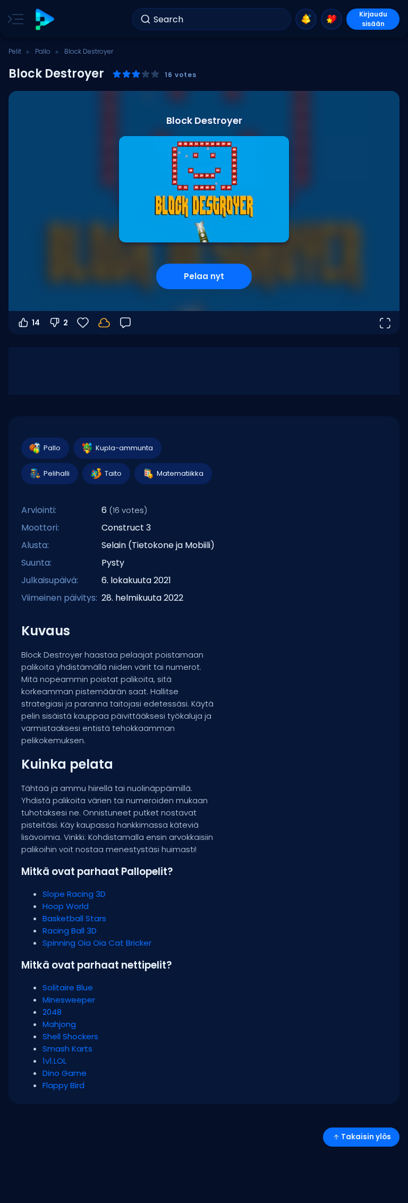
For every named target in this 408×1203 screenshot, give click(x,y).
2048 (52, 1011)
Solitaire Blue (67, 987)
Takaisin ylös (366, 1137)
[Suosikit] (331, 19)
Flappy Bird (63, 1085)
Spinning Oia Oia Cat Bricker (96, 942)
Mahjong (59, 1024)
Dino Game (64, 1073)
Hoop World (65, 906)
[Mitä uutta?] (306, 19)
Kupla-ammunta (124, 448)
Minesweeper (68, 999)
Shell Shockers (70, 1036)
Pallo (42, 51)
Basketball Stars (74, 918)
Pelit (14, 51)
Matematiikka (180, 473)
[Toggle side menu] (13, 19)
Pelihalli (57, 473)
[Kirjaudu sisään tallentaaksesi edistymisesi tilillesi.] (104, 322)
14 (36, 322)
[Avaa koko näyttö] (384, 322)
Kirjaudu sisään (373, 19)
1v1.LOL (54, 1060)
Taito (113, 473)
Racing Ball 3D (69, 930)
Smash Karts (67, 1048)
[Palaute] (125, 322)
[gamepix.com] (44, 19)
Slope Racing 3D (74, 893)
